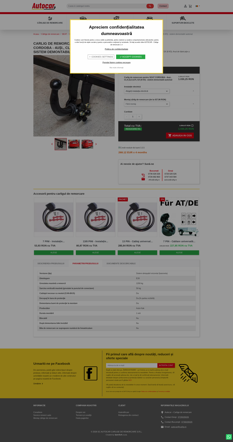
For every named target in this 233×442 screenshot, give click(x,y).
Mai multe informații (116, 68)
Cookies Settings (101, 57)
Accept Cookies (131, 57)
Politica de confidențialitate (116, 49)
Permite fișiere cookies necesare (117, 62)
